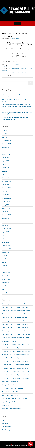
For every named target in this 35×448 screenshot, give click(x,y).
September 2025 (6, 144)
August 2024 (5, 161)
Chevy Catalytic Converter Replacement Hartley (15, 327)
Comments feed (6, 426)
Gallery (10, 444)
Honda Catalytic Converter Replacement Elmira (15, 361)
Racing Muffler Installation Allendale (12, 385)
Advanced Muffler (13, 68)
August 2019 (5, 218)
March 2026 (5, 137)
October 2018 (5, 225)
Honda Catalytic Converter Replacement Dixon (15, 358)
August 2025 (5, 147)
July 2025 (4, 151)
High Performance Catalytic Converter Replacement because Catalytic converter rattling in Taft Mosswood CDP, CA (17, 106)
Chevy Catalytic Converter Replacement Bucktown (16, 310)
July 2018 (4, 235)
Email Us (20, 444)
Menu (18, 23)
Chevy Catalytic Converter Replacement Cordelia (15, 314)
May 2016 (4, 259)
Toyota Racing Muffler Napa (9, 402)
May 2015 (4, 289)
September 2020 (6, 201)
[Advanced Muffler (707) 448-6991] (17, 10)
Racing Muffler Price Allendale (10, 392)
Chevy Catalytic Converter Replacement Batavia (15, 307)
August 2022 (5, 167)
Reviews (25, 444)
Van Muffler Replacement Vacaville (11, 408)
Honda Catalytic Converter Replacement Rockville (15, 371)
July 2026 (4, 130)
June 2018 (4, 238)
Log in (3, 420)
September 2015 (6, 279)
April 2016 (4, 262)
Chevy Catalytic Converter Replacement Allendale (15, 304)
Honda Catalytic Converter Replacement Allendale (15, 344)
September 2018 (6, 228)
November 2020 (6, 198)
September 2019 (6, 215)
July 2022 (4, 171)
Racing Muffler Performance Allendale (12, 388)
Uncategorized (6, 405)
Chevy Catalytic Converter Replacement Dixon (14, 317)
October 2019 (5, 211)
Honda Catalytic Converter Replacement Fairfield (15, 364)
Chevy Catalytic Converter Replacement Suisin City (16, 334)
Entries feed (5, 423)
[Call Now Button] (30, 444)
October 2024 (5, 157)
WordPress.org (6, 430)
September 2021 (6, 188)
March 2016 (5, 265)
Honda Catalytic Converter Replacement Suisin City (16, 375)
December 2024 (6, 154)
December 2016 (6, 245)
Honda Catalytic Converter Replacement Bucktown (16, 351)
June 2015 (4, 286)
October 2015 (5, 276)
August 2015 (5, 282)
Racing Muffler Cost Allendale (10, 381)
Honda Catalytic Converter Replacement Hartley (15, 368)
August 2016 (5, 252)
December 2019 (6, 208)
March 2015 (5, 293)
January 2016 (5, 269)
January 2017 (5, 242)
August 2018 (5, 232)
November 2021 (6, 181)
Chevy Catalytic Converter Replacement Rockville (15, 331)
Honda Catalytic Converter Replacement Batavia (15, 348)
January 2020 (5, 205)
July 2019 (4, 222)
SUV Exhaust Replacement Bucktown (22, 72)
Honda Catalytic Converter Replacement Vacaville (15, 378)
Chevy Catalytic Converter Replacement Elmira (15, 321)
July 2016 (4, 255)
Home (6, 444)
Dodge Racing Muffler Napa (9, 341)
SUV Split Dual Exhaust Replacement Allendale (14, 398)
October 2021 (5, 184)
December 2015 (6, 272)
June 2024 (4, 164)
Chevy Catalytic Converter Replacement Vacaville (15, 338)
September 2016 (6, 249)
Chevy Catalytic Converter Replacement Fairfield (15, 324)
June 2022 (4, 174)
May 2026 (4, 134)
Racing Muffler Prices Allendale (10, 395)
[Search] (30, 83)
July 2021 (4, 191)
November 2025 (6, 140)
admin (17, 38)
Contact (15, 444)
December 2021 (6, 178)
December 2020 (6, 194)
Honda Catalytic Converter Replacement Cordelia (15, 354)
